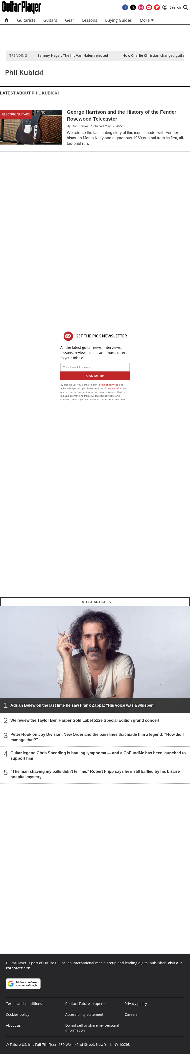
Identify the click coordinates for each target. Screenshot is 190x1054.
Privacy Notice (112, 388)
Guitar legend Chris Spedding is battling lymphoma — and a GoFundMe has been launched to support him (98, 755)
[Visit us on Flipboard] (157, 7)
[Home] (6, 20)
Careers (131, 1014)
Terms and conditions (24, 1003)
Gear (69, 20)
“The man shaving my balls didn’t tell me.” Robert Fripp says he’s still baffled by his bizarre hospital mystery (95, 774)
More (145, 20)
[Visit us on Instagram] (141, 7)
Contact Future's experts (85, 1003)
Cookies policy (17, 1014)
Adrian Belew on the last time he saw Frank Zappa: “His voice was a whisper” (82, 705)
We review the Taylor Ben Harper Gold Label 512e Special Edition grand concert (84, 720)
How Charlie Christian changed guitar (154, 55)
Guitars (50, 20)
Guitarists (26, 20)
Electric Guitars (16, 114)
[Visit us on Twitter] (133, 7)
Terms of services (108, 384)
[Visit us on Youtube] (149, 7)
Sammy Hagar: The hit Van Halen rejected (73, 55)
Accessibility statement (84, 1014)
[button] (179, 7)
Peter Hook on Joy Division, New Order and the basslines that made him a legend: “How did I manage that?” (97, 737)
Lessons (89, 20)
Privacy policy (136, 1003)
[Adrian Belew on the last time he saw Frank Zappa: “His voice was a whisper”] (95, 659)
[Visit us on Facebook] (125, 7)
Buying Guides (118, 20)
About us (13, 1025)
